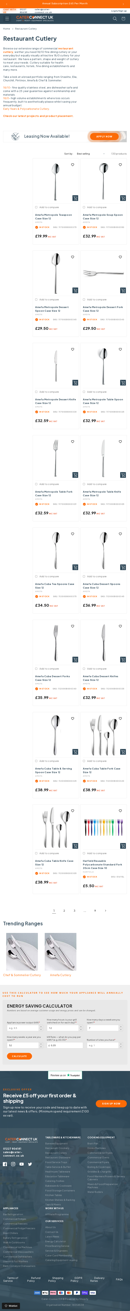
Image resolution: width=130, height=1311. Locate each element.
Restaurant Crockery (57, 1148)
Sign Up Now (111, 1103)
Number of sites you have (101, 1040)
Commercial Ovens (98, 1157)
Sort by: (68, 153)
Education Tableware (57, 1176)
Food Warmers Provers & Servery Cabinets (106, 1178)
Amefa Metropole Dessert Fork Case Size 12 (103, 308)
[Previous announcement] (6, 4)
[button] (7, 18)
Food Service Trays (56, 1162)
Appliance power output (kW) (23, 1022)
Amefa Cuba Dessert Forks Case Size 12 (52, 678)
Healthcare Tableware (57, 1171)
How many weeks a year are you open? (24, 1038)
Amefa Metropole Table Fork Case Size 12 (54, 493)
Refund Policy (34, 1279)
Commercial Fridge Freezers (19, 1228)
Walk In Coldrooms (14, 1242)
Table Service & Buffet (58, 1166)
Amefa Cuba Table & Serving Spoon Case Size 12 (53, 770)
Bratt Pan (93, 1143)
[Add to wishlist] (72, 164)
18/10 (6, 87)
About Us (50, 1227)
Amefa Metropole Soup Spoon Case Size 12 (103, 216)
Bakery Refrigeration (15, 1237)
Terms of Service (10, 1279)
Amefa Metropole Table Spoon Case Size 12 (103, 401)
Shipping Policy (55, 1279)
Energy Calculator (55, 1241)
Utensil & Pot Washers (15, 1261)
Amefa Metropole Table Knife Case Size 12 (102, 493)
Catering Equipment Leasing (61, 1260)
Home (6, 28)
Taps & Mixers (53, 1204)
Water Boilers (95, 1191)
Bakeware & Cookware (58, 1185)
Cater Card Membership (58, 1255)
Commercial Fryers (98, 1162)
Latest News (52, 1236)
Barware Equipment (56, 1143)
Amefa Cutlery (60, 975)
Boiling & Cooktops (99, 1166)
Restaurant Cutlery (26, 28)
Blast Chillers (10, 1233)
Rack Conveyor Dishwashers (19, 1265)
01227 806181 (23, 11)
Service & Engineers (56, 1250)
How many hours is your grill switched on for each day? (62, 1021)
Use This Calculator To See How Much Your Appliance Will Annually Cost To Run (63, 994)
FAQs (119, 1279)
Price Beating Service (57, 1245)
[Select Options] (123, 846)
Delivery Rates (97, 1279)
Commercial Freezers (15, 1223)
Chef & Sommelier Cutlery (22, 975)
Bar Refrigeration (13, 1214)
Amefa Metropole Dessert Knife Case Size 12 (55, 401)
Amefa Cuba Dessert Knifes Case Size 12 (100, 678)
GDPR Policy (76, 1279)
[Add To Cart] (75, 198)
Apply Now (104, 136)
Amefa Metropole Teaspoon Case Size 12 (53, 216)
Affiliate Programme (57, 1214)
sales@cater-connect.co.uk (43, 11)
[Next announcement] (123, 4)
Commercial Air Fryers (100, 1152)
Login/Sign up (119, 10)
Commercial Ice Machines (17, 1247)
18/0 (6, 98)
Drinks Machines (97, 1148)
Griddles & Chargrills (99, 1171)
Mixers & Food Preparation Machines (103, 1186)
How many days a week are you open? (103, 1021)
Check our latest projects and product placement (38, 116)
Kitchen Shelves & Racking (60, 1199)
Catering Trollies (54, 1180)
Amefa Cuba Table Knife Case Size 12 (54, 862)
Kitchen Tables (53, 1195)
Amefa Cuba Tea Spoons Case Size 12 (54, 585)
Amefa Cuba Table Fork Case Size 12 (101, 770)
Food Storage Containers (60, 1190)
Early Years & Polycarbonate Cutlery (26, 108)
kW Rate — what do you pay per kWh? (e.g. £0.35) (64, 1038)
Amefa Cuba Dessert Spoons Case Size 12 (101, 585)
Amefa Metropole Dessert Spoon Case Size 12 (52, 308)
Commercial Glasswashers (18, 1251)
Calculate (19, 1056)
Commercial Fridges (14, 1218)
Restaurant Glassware (57, 1157)
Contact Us (51, 1231)
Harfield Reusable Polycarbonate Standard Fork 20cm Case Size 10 (102, 864)
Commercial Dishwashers (17, 1256)
